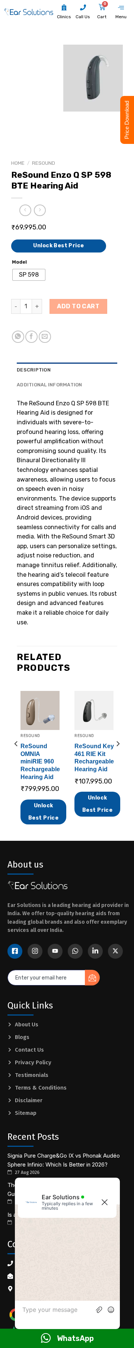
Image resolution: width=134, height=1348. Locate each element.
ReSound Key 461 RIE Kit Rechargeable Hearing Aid (94, 757)
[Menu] (121, 8)
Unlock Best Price (58, 245)
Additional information (49, 384)
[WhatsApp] (75, 951)
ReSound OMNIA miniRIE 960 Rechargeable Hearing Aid (40, 761)
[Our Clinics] (64, 7)
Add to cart (78, 306)
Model (19, 262)
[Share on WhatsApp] (18, 337)
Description (34, 370)
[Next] (117, 758)
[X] (115, 951)
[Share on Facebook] (31, 337)
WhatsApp (75, 1338)
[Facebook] (14, 951)
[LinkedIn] (95, 951)
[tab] (67, 370)
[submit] (92, 977)
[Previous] (16, 758)
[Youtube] (55, 951)
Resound (43, 163)
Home (18, 163)
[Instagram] (35, 951)
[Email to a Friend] (45, 337)
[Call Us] (83, 7)
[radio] (29, 274)
